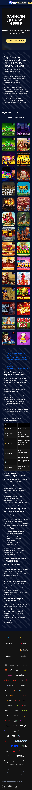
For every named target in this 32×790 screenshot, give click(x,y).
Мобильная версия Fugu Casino (17, 368)
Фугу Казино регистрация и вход (17, 357)
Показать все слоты (16, 117)
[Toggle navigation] (4, 2)
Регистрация (22, 2)
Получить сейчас (16, 41)
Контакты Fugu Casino (16, 764)
